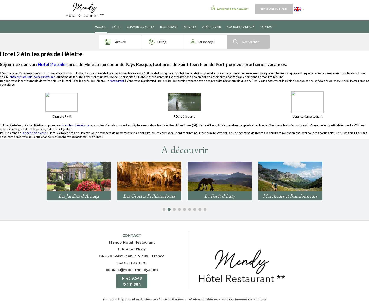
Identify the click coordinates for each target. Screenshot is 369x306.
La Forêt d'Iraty (219, 196)
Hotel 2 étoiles (53, 64)
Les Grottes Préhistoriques (149, 196)
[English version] (299, 9)
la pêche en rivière (34, 133)
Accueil (100, 26)
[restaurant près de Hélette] (184, 101)
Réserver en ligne (273, 9)
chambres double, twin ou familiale (32, 77)
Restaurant (169, 26)
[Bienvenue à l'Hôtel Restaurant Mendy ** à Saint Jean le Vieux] (242, 265)
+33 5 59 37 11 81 (132, 263)
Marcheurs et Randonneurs (290, 196)
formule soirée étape (75, 125)
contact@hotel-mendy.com (132, 270)
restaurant (117, 80)
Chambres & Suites (140, 26)
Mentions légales (116, 299)
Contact (267, 26)
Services (190, 26)
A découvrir (211, 26)
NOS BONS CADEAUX (240, 26)
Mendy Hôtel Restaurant (132, 242)
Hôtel (116, 26)
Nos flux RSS (174, 299)
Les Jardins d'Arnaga (78, 196)
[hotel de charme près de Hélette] (307, 101)
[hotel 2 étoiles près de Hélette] (61, 101)
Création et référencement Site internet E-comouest (226, 299)
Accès (157, 299)
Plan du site (141, 299)
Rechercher (250, 42)
